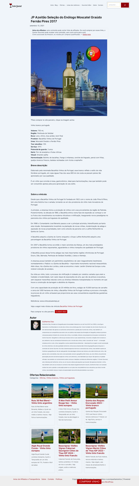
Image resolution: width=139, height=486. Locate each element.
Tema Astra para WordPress (102, 482)
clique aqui (61, 312)
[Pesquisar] (125, 5)
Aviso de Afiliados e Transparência (26, 479)
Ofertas (42, 378)
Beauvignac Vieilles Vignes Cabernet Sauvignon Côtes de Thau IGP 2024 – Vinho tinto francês (68, 451)
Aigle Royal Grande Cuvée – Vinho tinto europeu (41, 448)
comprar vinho (89, 481)
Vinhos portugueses (67, 378)
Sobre (44, 479)
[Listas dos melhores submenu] (80, 5)
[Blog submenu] (58, 5)
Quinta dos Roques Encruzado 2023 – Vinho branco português (95, 404)
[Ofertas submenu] (65, 5)
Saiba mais (87, 34)
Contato (51, 479)
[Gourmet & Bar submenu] (91, 5)
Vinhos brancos (52, 378)
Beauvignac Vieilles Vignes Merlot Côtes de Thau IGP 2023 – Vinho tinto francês (96, 449)
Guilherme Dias (48, 322)
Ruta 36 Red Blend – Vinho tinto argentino (41, 401)
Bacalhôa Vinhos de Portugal (71, 306)
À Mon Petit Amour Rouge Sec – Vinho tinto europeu (68, 403)
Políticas (59, 479)
